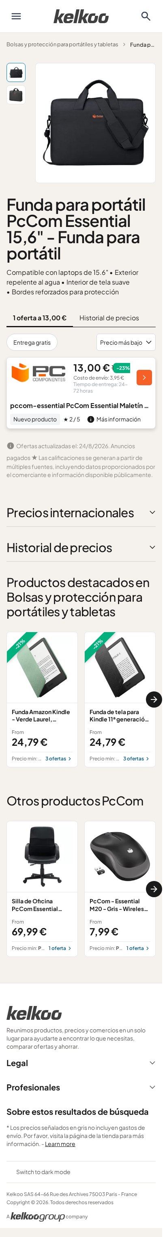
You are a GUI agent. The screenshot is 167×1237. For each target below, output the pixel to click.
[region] (81, 699)
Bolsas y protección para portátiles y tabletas (62, 44)
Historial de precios (109, 317)
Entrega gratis (32, 342)
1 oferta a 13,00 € (39, 317)
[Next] (154, 699)
